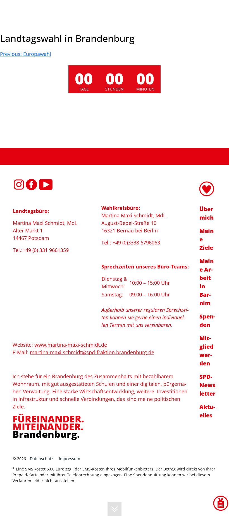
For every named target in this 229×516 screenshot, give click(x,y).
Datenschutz (41, 458)
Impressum (69, 458)
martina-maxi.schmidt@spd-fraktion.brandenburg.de (92, 352)
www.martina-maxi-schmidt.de (70, 344)
